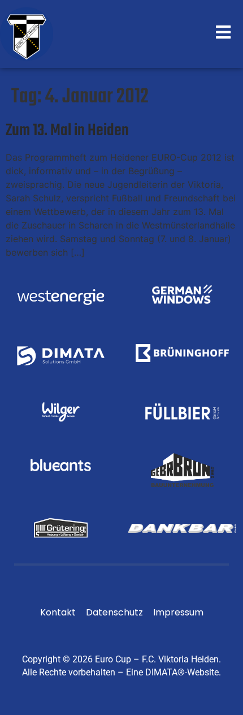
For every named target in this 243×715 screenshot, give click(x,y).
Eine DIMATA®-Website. (173, 672)
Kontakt (58, 612)
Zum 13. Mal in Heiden (67, 131)
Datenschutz (114, 612)
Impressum (178, 612)
